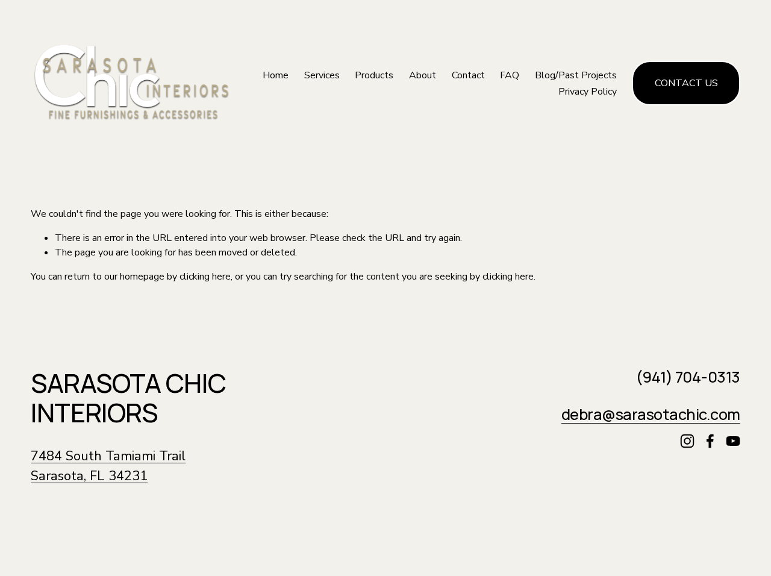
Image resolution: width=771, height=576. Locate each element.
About (422, 75)
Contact (468, 75)
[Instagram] (687, 441)
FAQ (509, 75)
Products (374, 75)
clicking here (205, 276)
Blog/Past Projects (576, 75)
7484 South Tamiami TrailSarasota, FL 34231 (108, 466)
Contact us (686, 83)
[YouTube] (733, 441)
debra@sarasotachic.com (650, 414)
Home (276, 75)
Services (322, 75)
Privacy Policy (587, 91)
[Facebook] (710, 441)
